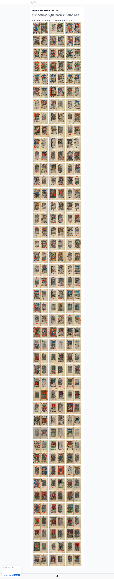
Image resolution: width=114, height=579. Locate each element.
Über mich (78, 2)
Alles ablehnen (10, 575)
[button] (74, 2)
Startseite (72, 2)
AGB (80, 576)
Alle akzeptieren (17, 575)
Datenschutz (77, 576)
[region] (11, 571)
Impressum (72, 576)
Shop (82, 2)
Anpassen (5, 575)
